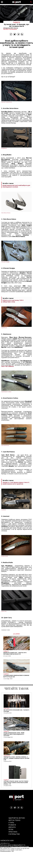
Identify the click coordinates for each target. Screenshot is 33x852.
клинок (4, 630)
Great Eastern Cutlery (6, 391)
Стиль (11, 822)
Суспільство (14, 834)
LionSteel (3, 509)
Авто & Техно (14, 820)
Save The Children (7, 366)
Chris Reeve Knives (5, 212)
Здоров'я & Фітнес (16, 818)
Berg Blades (4, 148)
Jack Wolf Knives (5, 445)
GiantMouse (4, 327)
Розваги (12, 825)
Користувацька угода (21, 846)
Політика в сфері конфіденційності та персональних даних (12, 845)
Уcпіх (10, 829)
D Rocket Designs (5, 262)
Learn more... (19, 850)
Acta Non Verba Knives (6, 102)
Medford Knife (4, 556)
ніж (8, 630)
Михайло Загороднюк (10, 29)
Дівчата (12, 827)
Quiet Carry (4, 611)
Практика (12, 832)
